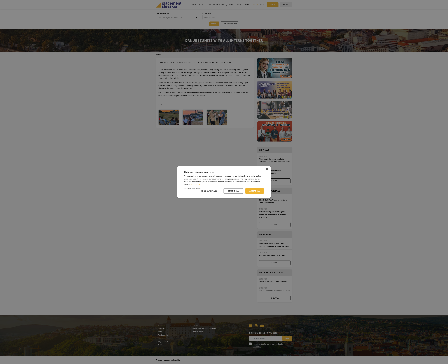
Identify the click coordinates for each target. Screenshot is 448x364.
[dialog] (224, 182)
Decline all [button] (233, 191)
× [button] (267, 169)
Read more (195, 184)
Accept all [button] (254, 191)
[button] (209, 191)
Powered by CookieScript (192, 189)
